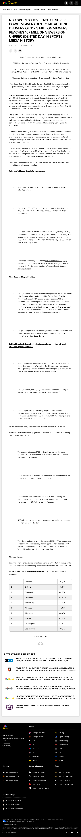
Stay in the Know (8, 735)
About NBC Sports (24, 9)
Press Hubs (6, 9)
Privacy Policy (59, 819)
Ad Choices (50, 819)
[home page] (10, 3)
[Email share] (20, 51)
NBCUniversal (14, 824)
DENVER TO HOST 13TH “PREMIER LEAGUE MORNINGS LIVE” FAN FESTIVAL (42, 706)
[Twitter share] (15, 51)
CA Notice (21, 821)
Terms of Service (29, 821)
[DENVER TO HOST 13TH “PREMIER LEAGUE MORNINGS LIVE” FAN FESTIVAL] (9, 707)
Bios (15, 9)
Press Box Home (53, 9)
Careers (11, 819)
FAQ (27, 819)
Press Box (43, 819)
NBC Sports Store (34, 819)
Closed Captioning (20, 819)
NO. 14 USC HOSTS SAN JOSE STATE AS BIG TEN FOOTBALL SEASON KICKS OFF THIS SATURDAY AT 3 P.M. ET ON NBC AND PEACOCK (44, 660)
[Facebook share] (10, 51)
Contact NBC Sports (39, 9)
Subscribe (7, 745)
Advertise (5, 819)
